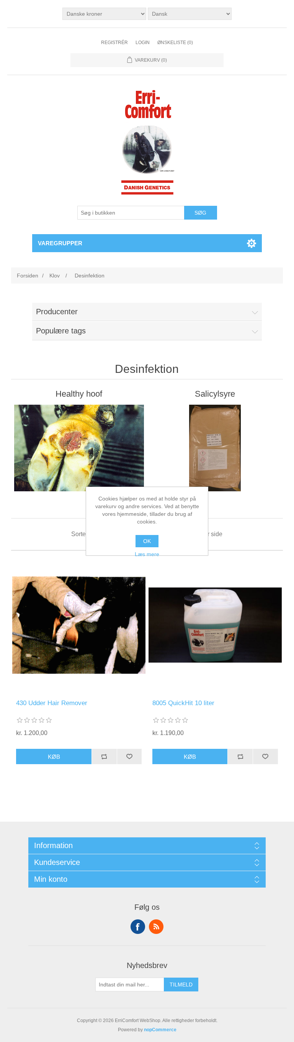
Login (143, 42)
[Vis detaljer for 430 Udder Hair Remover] (78, 625)
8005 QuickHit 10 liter (183, 703)
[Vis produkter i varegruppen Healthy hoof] (78, 448)
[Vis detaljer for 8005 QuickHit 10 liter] (215, 625)
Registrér (114, 42)
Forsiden (27, 275)
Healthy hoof (79, 394)
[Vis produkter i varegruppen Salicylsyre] (215, 448)
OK (147, 541)
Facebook (138, 926)
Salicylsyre (215, 394)
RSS (156, 926)
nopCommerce (160, 1029)
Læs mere (147, 554)
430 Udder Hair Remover (51, 703)
